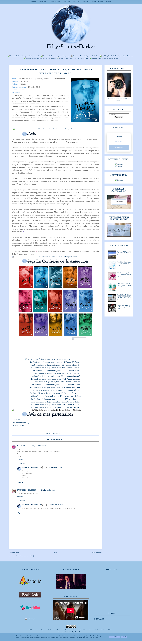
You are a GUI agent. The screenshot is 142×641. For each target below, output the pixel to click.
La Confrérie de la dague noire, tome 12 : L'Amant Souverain (55, 393)
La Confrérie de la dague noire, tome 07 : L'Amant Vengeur (55, 379)
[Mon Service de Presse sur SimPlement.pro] (30, 619)
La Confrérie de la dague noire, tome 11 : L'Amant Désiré (55, 390)
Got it (124, 637)
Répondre (20, 459)
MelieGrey (16, 420)
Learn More (114, 637)
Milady (61, 433)
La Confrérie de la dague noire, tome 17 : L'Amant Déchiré (55, 407)
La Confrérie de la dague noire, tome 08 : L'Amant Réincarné (55, 382)
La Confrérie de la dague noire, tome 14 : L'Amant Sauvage (55, 399)
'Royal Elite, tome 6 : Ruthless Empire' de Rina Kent (124, 306)
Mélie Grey (22, 446)
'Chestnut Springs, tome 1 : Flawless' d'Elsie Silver (124, 274)
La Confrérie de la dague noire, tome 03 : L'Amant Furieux (55, 368)
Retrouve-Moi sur (97, 2)
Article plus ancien (97, 552)
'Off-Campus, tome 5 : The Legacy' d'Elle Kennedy (124, 285)
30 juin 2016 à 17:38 (55, 467)
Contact (108, 2)
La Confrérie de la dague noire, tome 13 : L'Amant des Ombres (55, 396)
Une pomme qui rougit (21, 422)
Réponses (22, 463)
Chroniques (42, 2)
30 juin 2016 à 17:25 (39, 446)
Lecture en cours (55, 2)
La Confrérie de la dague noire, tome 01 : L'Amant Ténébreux (55, 362)
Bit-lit (48, 433)
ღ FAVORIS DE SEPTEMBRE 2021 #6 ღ (124, 253)
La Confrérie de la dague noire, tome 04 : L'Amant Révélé (55, 370)
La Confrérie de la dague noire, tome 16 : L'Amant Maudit (55, 404)
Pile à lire (67, 2)
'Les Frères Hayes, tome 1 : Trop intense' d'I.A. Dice (124, 263)
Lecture (55, 433)
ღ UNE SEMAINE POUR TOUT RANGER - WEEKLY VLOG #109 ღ (124, 297)
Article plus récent (14, 552)
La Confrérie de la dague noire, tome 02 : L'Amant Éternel (55, 365)
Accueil (33, 2)
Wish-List (76, 2)
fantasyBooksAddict (26, 490)
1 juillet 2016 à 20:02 (48, 490)
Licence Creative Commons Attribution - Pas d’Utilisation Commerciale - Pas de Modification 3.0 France (86, 630)
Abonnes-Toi (118, 147)
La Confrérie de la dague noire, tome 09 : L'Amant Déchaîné (55, 384)
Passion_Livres (18, 425)
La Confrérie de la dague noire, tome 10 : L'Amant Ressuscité (55, 387)
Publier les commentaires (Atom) (25, 556)
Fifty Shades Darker (31, 467)
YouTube (85, 2)
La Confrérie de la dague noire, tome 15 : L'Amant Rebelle (55, 402)
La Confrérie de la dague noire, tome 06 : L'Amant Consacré (55, 376)
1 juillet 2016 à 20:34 (56, 505)
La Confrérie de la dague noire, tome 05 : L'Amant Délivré (55, 373)
